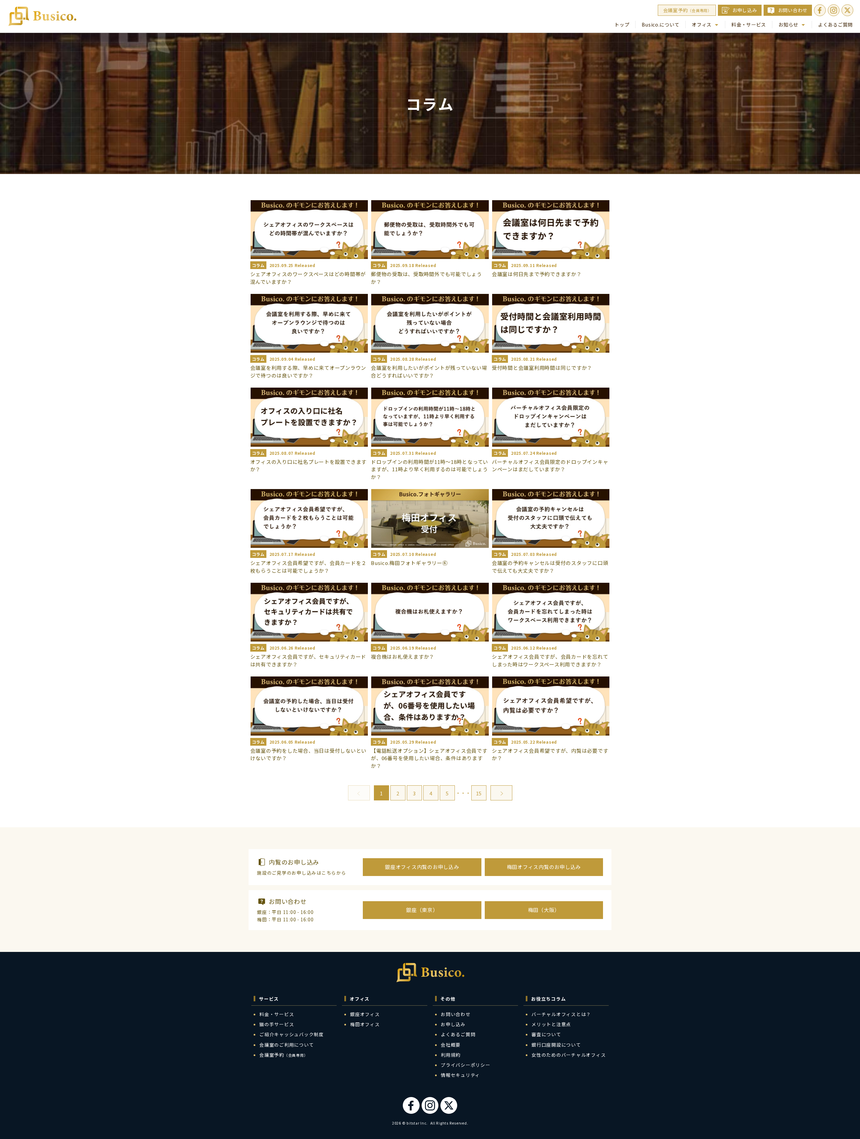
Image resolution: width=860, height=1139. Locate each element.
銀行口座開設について (556, 1044)
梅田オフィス (365, 1024)
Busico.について (660, 24)
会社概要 (451, 1044)
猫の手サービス (276, 1024)
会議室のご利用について (286, 1044)
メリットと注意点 (551, 1024)
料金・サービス (748, 24)
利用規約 (451, 1054)
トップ (621, 24)
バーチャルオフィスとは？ (561, 1014)
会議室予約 (687, 10)
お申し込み (744, 10)
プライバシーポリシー (465, 1064)
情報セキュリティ (460, 1074)
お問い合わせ (793, 10)
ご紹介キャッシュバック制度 (291, 1034)
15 (478, 793)
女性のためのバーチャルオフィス (568, 1054)
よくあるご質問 (835, 24)
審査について (546, 1034)
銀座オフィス (365, 1014)
